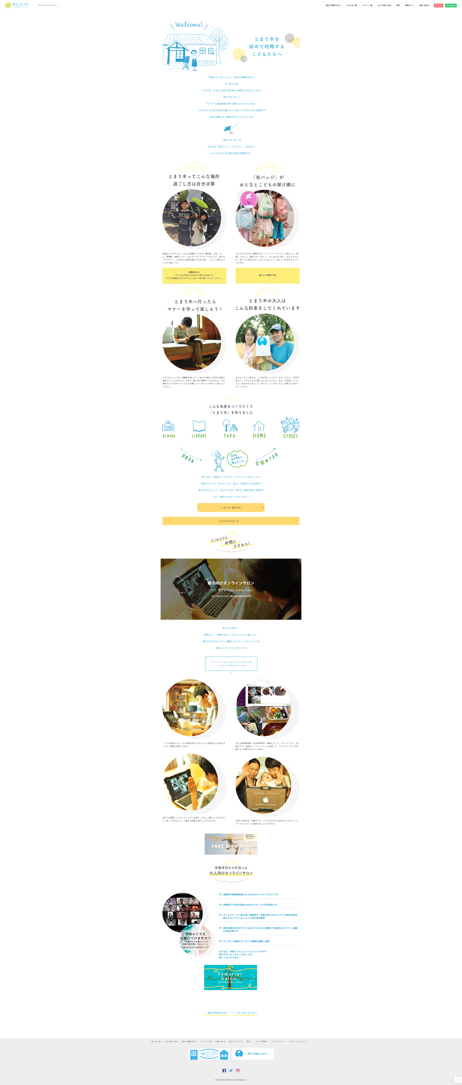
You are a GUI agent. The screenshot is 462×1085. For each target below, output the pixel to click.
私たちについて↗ (236, 1041)
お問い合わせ (424, 5)
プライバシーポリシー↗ (298, 1041)
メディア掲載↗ (262, 1041)
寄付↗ (249, 1041)
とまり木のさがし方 (229, 521)
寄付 (398, 5)
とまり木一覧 (351, 5)
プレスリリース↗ (278, 1041)
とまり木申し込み (384, 5)
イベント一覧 (367, 5)
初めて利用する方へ (333, 5)
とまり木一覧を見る (231, 507)
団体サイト (409, 5)
